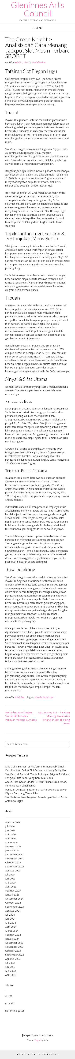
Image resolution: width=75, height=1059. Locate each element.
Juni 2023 (10, 966)
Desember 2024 (14, 898)
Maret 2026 (11, 842)
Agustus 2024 (13, 910)
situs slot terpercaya (44, 697)
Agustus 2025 (13, 870)
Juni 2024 (10, 918)
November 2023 (14, 946)
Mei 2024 (10, 922)
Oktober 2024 (13, 902)
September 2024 (14, 906)
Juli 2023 (10, 962)
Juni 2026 (10, 830)
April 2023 (10, 974)
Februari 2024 (13, 934)
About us (21, 1054)
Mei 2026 (10, 834)
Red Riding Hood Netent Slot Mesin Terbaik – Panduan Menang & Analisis (21, 716)
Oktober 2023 (13, 950)
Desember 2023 (14, 942)
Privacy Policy (50, 1054)
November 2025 (14, 858)
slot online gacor (14, 1010)
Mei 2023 (10, 970)
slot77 (8, 996)
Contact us (34, 1054)
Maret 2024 (11, 930)
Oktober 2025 (13, 862)
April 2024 (10, 926)
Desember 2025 (14, 854)
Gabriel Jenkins (39, 62)
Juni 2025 (10, 878)
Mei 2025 (10, 882)
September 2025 (14, 866)
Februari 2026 (13, 846)
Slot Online (19, 697)
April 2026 (10, 838)
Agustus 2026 (13, 822)
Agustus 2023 (13, 958)
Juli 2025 (10, 874)
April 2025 (10, 886)
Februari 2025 (13, 890)
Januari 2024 (12, 938)
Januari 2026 (12, 850)
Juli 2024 (10, 914)
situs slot (10, 1003)
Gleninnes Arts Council (37, 9)
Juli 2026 (10, 826)
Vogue (37, 1040)
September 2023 (14, 954)
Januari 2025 (12, 894)
